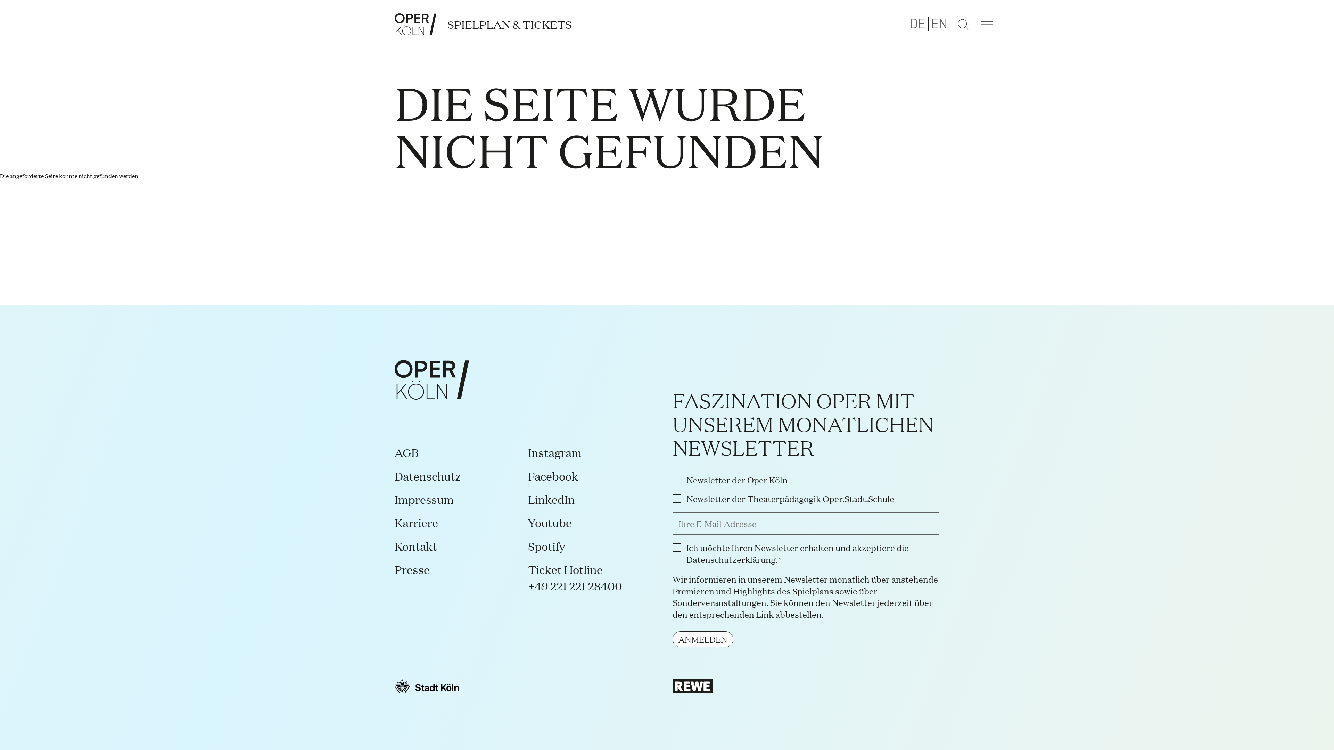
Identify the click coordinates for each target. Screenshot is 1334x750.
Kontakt (416, 546)
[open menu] (986, 24)
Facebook (553, 476)
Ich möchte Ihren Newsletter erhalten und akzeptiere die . (797, 553)
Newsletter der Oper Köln (737, 480)
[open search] (963, 24)
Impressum (424, 499)
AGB (407, 452)
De (917, 24)
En (939, 24)
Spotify (546, 546)
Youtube (550, 522)
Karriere (416, 522)
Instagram (555, 452)
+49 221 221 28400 (575, 585)
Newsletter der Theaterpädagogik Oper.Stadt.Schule (790, 499)
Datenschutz (428, 476)
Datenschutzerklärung (731, 559)
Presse (412, 569)
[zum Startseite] (415, 24)
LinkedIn (551, 499)
